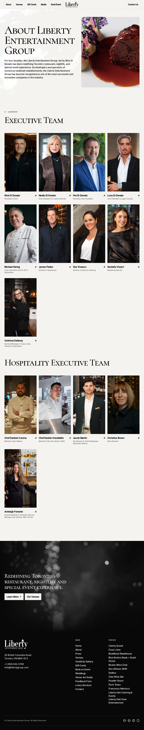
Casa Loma (115, 649)
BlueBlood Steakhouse (120, 653)
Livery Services (83, 685)
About (78, 649)
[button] (19, 4)
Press (78, 653)
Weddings (80, 673)
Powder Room (116, 680)
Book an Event (82, 669)
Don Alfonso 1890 (118, 668)
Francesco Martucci (119, 688)
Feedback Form (83, 681)
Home (78, 645)
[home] (72, 4)
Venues (79, 657)
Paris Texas (115, 684)
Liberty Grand (116, 645)
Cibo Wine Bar (116, 676)
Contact (79, 689)
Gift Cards (80, 665)
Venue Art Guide (84, 677)
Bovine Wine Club (118, 664)
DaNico (112, 672)
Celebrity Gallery (84, 661)
